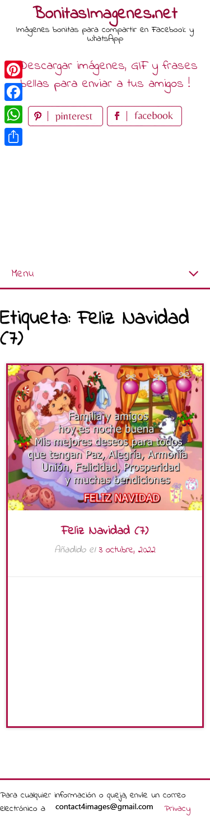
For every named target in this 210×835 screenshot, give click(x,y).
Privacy (177, 808)
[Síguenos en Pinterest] (67, 123)
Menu (22, 274)
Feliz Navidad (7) (105, 531)
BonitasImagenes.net (105, 14)
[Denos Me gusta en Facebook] (144, 123)
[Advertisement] (105, 195)
